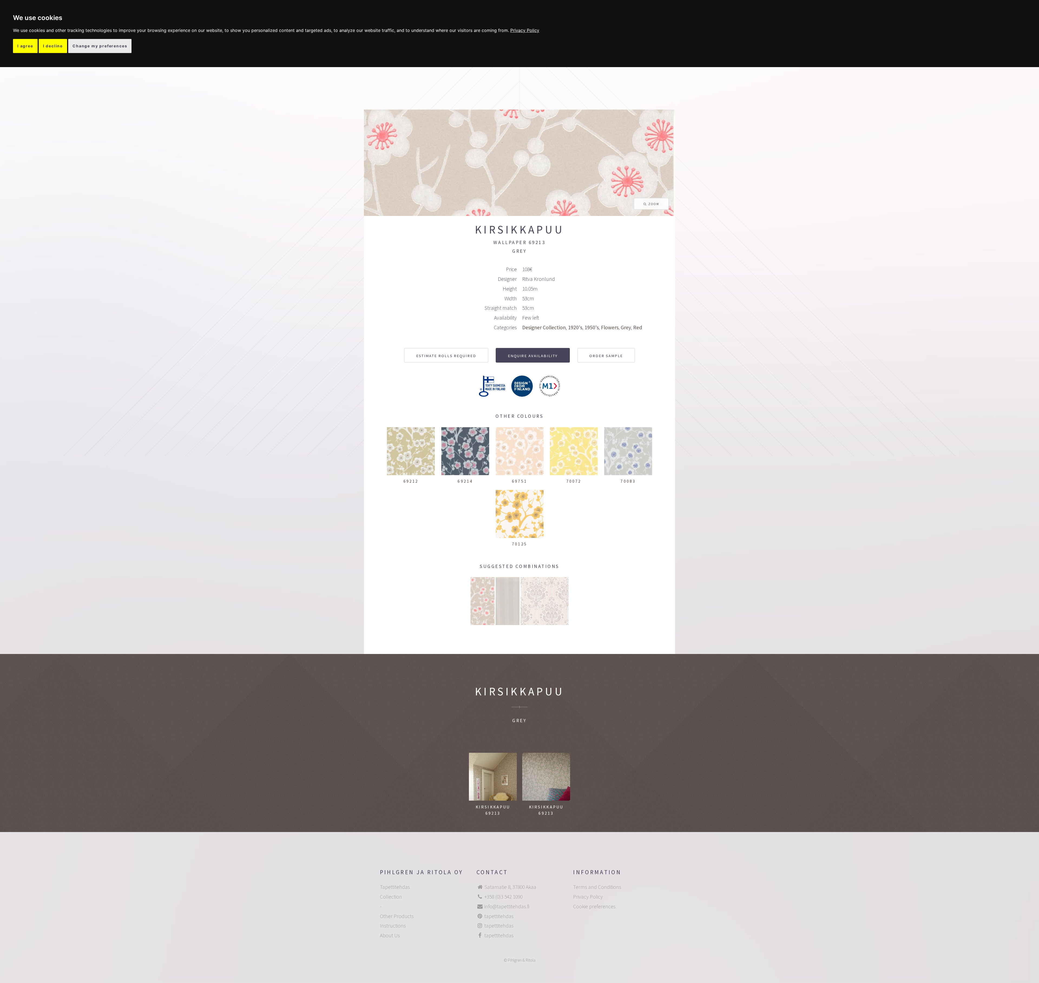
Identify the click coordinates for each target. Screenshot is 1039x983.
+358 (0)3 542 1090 (503, 896)
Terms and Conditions (597, 887)
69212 (411, 481)
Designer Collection (544, 327)
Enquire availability (533, 355)
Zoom (653, 204)
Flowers (610, 327)
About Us (390, 935)
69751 (519, 481)
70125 (519, 544)
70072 (573, 481)
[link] (524, 30)
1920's (575, 327)
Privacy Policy (524, 30)
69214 (465, 481)
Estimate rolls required (446, 355)
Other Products (397, 916)
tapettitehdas (499, 916)
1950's (591, 327)
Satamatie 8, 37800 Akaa (510, 887)
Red (637, 327)
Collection (391, 896)
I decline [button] (53, 46)
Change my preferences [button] (100, 46)
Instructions (393, 925)
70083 (628, 481)
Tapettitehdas (395, 887)
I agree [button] (25, 46)
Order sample (606, 355)
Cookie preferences (594, 906)
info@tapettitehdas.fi (506, 906)
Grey (626, 327)
